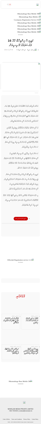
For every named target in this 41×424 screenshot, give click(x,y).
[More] (12, 227)
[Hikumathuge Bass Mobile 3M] (29, 14)
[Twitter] (23, 414)
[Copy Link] (16, 227)
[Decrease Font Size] (32, 100)
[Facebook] (25, 414)
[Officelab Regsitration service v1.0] (20, 260)
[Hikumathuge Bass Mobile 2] (30, 17)
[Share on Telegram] (20, 227)
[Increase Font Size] (38, 100)
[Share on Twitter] (24, 227)
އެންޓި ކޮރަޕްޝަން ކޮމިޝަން (20, 218)
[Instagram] (20, 414)
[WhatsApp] (15, 414)
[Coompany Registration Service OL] (27, 20)
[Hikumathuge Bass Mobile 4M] (29, 29)
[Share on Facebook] (28, 227)
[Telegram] (18, 414)
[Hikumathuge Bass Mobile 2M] (29, 23)
